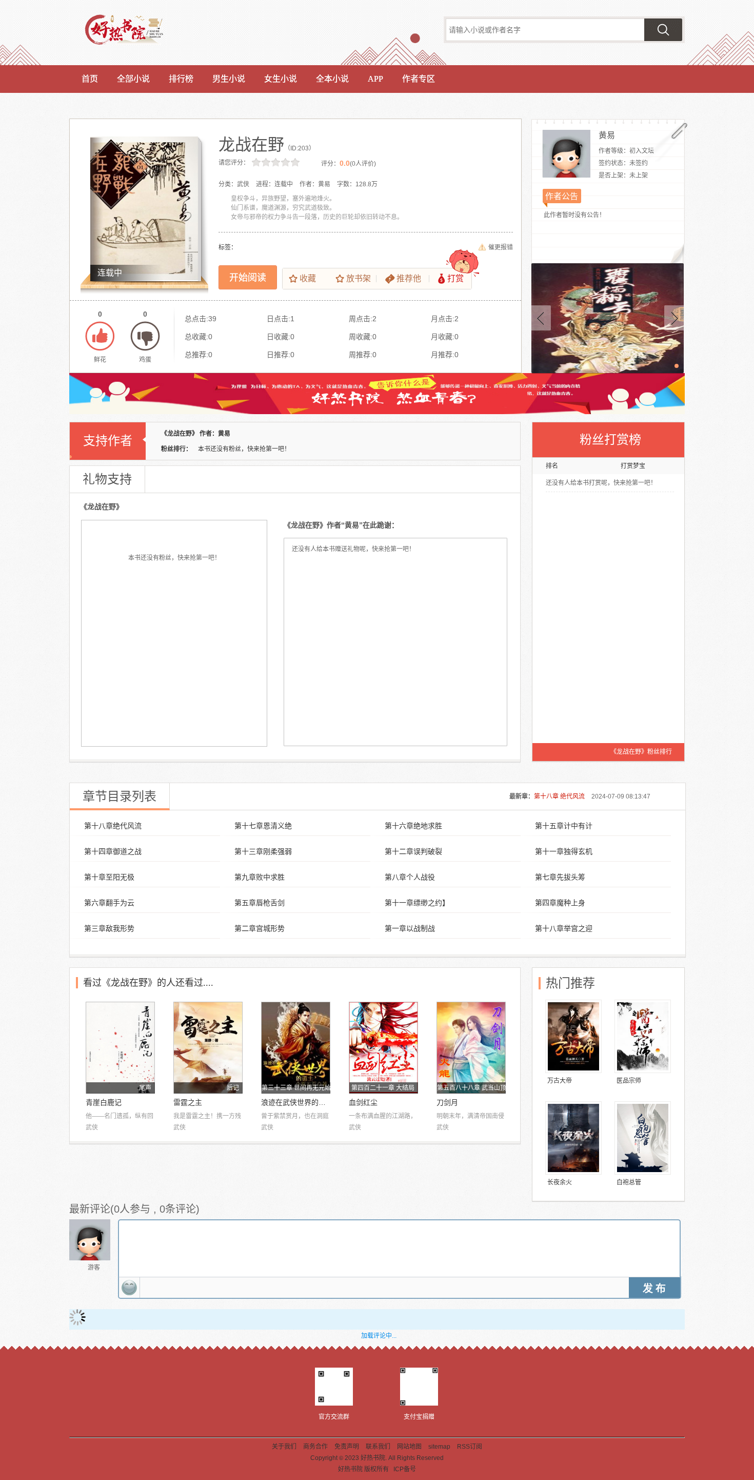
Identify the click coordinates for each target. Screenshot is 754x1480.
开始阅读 (247, 277)
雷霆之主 (187, 1102)
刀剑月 (447, 1102)
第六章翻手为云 (109, 903)
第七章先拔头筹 (560, 877)
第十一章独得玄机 (563, 851)
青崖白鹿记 (104, 1102)
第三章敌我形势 (109, 928)
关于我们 (284, 1446)
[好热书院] (134, 32)
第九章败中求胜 (259, 877)
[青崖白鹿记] (120, 1048)
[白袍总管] (642, 1138)
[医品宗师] (642, 1036)
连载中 (109, 272)
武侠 (92, 1127)
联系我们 (378, 1446)
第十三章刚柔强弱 (263, 851)
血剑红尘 (363, 1102)
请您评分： (234, 162)
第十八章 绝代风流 (559, 796)
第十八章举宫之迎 (563, 928)
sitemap (439, 1446)
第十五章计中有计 (563, 826)
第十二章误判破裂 (413, 851)
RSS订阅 (469, 1446)
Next (674, 317)
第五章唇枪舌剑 (259, 903)
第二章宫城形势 (259, 928)
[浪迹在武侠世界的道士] (295, 1048)
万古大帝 (559, 1080)
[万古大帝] (573, 1036)
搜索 (663, 29)
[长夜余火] (573, 1138)
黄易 (607, 135)
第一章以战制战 (410, 928)
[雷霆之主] (208, 1048)
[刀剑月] (471, 1048)
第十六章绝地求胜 (413, 826)
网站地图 (409, 1446)
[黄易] (566, 154)
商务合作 (315, 1446)
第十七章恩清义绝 (263, 826)
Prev (541, 317)
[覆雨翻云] (607, 318)
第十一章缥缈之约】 (417, 903)
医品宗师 (629, 1080)
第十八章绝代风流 (113, 826)
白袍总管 (629, 1182)
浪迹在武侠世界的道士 (295, 1102)
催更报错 (500, 247)
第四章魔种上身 (560, 903)
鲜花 (100, 336)
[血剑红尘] (383, 1048)
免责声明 (346, 1446)
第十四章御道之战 (113, 851)
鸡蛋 (145, 336)
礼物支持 (107, 479)
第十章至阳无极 (109, 877)
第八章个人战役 (410, 877)
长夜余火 (559, 1182)
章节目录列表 (119, 796)
